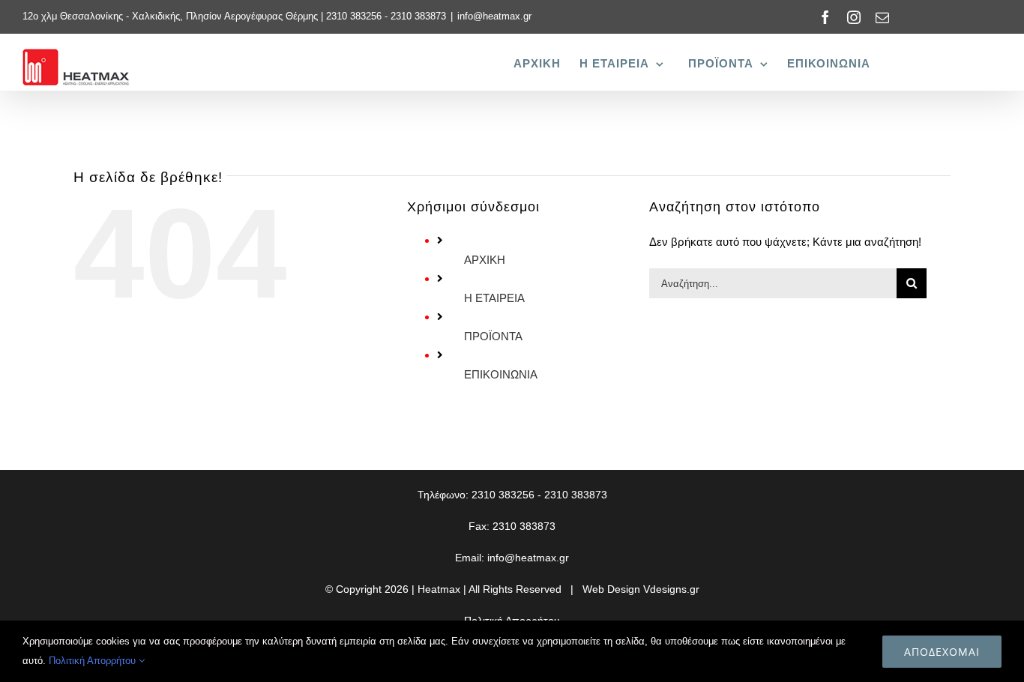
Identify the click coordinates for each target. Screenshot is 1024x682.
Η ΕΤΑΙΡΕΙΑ (494, 298)
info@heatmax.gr (494, 16)
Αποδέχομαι (942, 652)
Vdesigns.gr (671, 589)
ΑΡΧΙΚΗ (484, 259)
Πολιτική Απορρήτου (94, 660)
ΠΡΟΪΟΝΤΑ (493, 336)
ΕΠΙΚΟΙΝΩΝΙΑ (500, 374)
